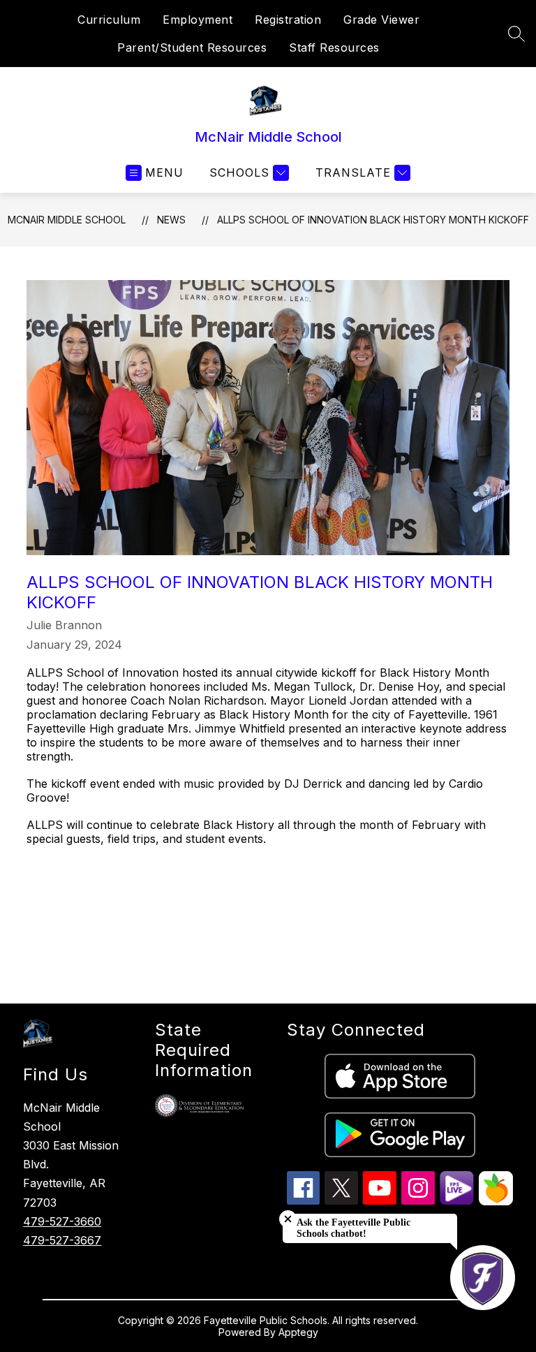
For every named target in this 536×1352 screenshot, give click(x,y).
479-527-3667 (62, 1240)
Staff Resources (334, 47)
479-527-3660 (62, 1221)
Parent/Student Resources (192, 47)
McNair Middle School (67, 220)
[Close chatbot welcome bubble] (288, 1219)
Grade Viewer (381, 20)
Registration (288, 20)
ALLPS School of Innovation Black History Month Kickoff (373, 220)
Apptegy (298, 1332)
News (171, 220)
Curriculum (108, 20)
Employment (197, 20)
